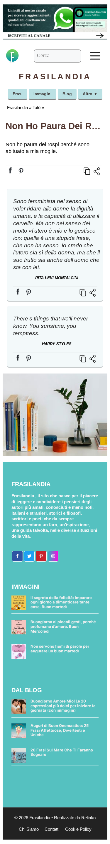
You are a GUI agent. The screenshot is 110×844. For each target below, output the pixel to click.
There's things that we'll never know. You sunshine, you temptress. (50, 325)
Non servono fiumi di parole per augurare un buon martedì (60, 648)
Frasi (18, 93)
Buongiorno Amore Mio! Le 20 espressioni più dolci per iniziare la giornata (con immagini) (63, 706)
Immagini (42, 93)
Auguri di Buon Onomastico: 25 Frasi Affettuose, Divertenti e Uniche (60, 730)
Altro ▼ (90, 93)
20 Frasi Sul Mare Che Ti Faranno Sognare (62, 752)
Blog (67, 93)
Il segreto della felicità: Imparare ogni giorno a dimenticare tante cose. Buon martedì (61, 602)
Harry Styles (57, 344)
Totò (36, 107)
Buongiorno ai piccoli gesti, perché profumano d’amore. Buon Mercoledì (63, 626)
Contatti (52, 829)
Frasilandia (17, 107)
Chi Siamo (29, 829)
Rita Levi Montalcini (56, 278)
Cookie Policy (78, 829)
